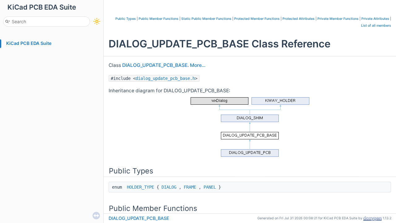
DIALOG (168, 187)
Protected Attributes (298, 19)
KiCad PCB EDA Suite (29, 43)
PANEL (210, 187)
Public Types (125, 19)
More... (197, 65)
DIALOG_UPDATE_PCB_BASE (154, 65)
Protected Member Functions (257, 19)
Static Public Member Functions (206, 19)
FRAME (190, 187)
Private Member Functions (338, 19)
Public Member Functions (159, 19)
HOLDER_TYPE (140, 187)
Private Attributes (375, 19)
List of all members (376, 26)
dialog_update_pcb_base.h (165, 78)
